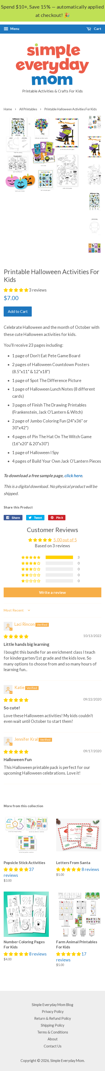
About (53, 1039)
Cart (97, 28)
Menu (14, 28)
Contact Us (53, 1046)
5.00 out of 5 (65, 539)
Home (8, 109)
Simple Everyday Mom (67, 1060)
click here (73, 475)
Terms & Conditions (52, 1032)
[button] (16, 290)
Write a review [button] (52, 592)
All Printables (28, 109)
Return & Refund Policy (52, 1018)
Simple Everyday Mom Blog (52, 1005)
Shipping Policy (52, 1025)
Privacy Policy (52, 1011)
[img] (16, 636)
